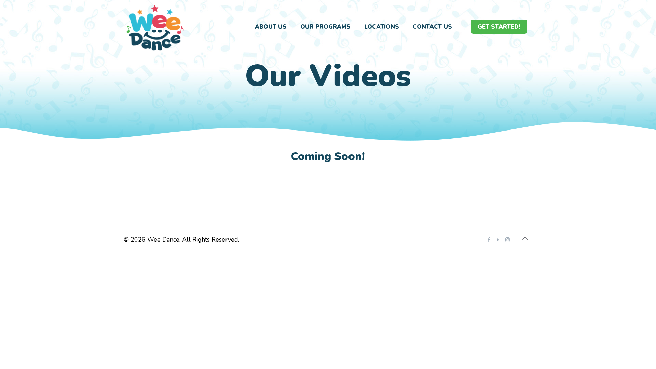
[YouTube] (498, 239)
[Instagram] (507, 239)
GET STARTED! (499, 27)
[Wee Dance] (155, 27)
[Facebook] (489, 239)
